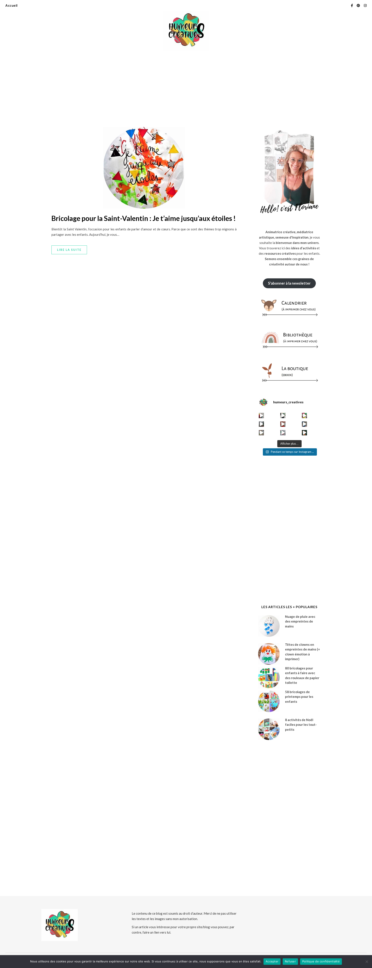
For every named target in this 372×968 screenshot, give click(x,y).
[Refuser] (366, 961)
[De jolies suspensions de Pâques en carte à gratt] (283, 415)
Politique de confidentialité (321, 961)
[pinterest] (359, 5)
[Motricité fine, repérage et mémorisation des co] (261, 424)
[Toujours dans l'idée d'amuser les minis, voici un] (283, 424)
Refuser (290, 961)
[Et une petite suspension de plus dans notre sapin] (304, 432)
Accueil (11, 5)
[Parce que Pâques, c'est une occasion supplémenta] (261, 415)
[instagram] (365, 5)
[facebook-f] (352, 5)
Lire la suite (69, 249)
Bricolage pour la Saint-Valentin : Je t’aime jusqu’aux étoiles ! (143, 218)
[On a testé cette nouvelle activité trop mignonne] (304, 424)
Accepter (272, 961)
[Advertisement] (186, 86)
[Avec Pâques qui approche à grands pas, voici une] (304, 415)
